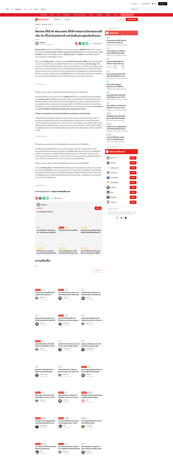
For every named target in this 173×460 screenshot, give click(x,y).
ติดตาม (98, 208)
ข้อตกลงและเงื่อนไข (112, 212)
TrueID (11, 3)
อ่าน (25, 9)
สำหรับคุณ (44, 15)
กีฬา (52, 15)
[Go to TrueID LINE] (125, 217)
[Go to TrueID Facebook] (117, 217)
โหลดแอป (134, 4)
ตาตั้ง (36, 9)
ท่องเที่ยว (100, 15)
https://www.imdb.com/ (61, 191)
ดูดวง (116, 15)
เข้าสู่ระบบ (163, 4)
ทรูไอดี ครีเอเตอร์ (127, 15)
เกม (30, 9)
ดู (11, 9)
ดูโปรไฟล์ (39, 208)
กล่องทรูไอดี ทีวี (145, 4)
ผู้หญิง (108, 15)
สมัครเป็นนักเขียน (131, 19)
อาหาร (91, 15)
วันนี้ (7, 9)
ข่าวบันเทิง (66, 15)
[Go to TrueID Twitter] (121, 217)
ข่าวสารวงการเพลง (79, 15)
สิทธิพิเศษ (18, 9)
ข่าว (58, 15)
